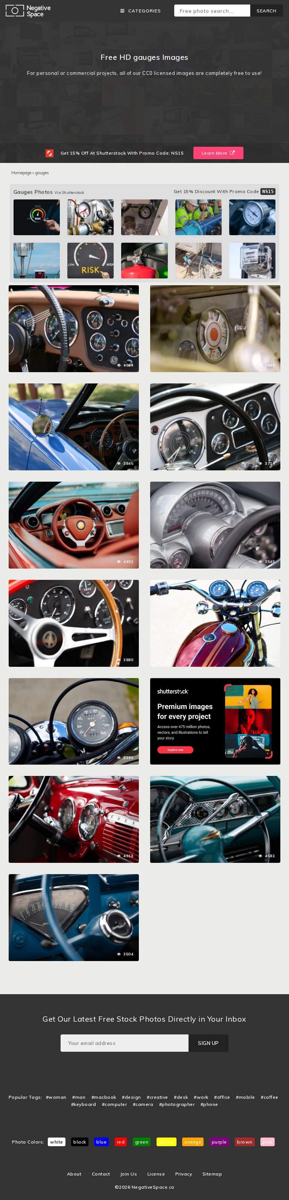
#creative (157, 1097)
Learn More (215, 153)
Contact (101, 1174)
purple (219, 1142)
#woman (56, 1097)
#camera (143, 1104)
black (79, 1142)
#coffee (269, 1097)
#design (131, 1097)
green (142, 1142)
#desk (181, 1097)
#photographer (177, 1104)
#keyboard (83, 1104)
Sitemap (212, 1174)
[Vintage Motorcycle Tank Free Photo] (215, 584)
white (56, 1142)
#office (222, 1097)
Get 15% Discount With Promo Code (224, 191)
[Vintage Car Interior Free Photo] (74, 780)
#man (78, 1097)
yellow (166, 1142)
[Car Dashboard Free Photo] (74, 584)
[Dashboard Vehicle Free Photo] (215, 289)
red (121, 1142)
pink (267, 1142)
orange (192, 1142)
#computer (114, 1104)
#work (201, 1097)
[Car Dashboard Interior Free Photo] (74, 289)
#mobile (245, 1097)
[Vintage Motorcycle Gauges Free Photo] (74, 682)
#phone (209, 1104)
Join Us (128, 1174)
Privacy (183, 1174)
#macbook (103, 1097)
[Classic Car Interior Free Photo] (215, 485)
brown (244, 1142)
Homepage (21, 172)
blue (101, 1142)
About (74, 1174)
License (156, 1174)
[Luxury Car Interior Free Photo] (74, 485)
